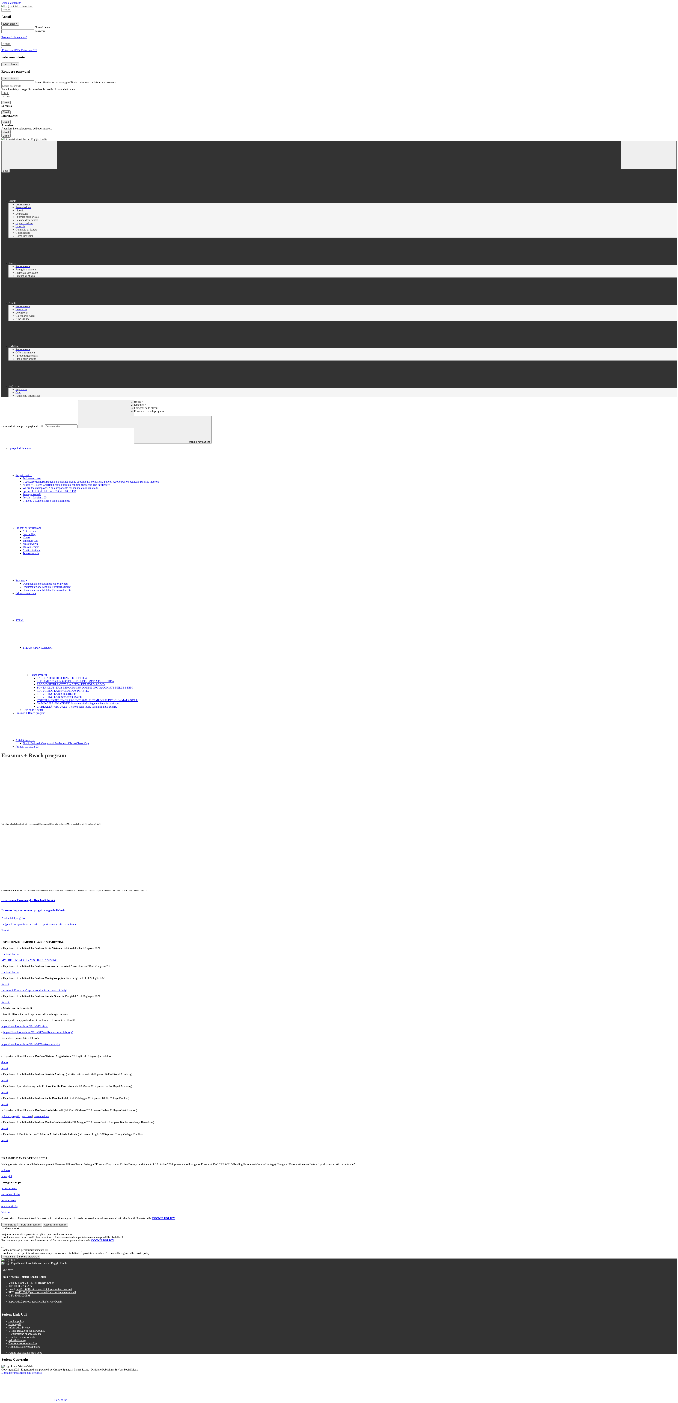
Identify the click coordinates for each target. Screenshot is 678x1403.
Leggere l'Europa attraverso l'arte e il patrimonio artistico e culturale (38, 924)
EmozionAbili (30, 540)
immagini (6, 1176)
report (4, 1068)
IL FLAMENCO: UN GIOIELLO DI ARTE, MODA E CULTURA (75, 681)
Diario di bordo (10, 954)
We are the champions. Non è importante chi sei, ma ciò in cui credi (60, 487)
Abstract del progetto (13, 918)
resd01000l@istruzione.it (44, 1289)
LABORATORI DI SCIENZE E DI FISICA (62, 678)
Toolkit (5, 930)
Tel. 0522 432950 (23, 1285)
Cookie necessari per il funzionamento (23, 1249)
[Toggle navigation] (29, 155)
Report (5, 984)
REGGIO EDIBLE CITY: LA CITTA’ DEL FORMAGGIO (71, 684)
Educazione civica (26, 593)
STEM (20, 620)
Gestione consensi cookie (22, 1343)
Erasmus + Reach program (30, 712)
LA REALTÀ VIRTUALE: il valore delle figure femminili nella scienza (77, 706)
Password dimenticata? (14, 37)
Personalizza (9, 1224)
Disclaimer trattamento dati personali (21, 1372)
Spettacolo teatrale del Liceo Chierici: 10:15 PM (49, 491)
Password (40, 31)
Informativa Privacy (19, 1327)
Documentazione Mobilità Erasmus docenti (47, 590)
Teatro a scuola (31, 553)
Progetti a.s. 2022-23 (27, 746)
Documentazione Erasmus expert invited (45, 583)
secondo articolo (10, 1194)
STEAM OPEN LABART (38, 647)
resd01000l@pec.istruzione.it (45, 1292)
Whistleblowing (17, 1340)
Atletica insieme (31, 550)
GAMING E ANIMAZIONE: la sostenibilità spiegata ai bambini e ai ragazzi (79, 703)
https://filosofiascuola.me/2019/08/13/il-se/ (24, 1026)
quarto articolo (9, 1206)
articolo (5, 1170)
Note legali (14, 1324)
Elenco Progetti (38, 674)
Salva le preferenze (29, 1256)
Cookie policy (16, 1321)
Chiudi (6, 102)
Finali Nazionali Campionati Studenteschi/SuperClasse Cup (56, 743)
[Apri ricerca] (649, 155)
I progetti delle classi (145, 407)
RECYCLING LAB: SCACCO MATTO (60, 697)
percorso (27, 1116)
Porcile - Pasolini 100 (34, 497)
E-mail (38, 82)
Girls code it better (33, 709)
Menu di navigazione (199, 442)
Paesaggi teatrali (32, 494)
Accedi (6, 9)
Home (137, 401)
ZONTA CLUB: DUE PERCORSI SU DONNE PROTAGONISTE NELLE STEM (85, 687)
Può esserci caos (32, 478)
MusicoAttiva (30, 543)
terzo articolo (8, 1200)
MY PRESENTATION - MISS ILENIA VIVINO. (29, 960)
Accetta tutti (55, 1224)
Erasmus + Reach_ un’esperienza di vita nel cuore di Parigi (34, 990)
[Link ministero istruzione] (17, 6)
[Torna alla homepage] (339, 139)
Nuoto (26, 537)
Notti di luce (29, 531)
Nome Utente (42, 27)
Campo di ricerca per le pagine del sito (22, 426)
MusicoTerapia (31, 546)
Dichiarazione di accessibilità (24, 1333)
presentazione (41, 1116)
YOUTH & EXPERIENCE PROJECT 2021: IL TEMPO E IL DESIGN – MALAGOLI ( (87, 700)
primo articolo (9, 1188)
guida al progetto (10, 1116)
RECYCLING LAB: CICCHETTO (57, 693)
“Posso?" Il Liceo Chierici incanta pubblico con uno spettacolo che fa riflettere (66, 484)
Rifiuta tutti (30, 1224)
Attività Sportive (25, 740)
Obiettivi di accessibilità (21, 1337)
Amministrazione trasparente (24, 1346)
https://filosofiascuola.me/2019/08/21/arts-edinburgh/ (30, 1044)
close (5, 170)
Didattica (139, 404)
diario (4, 1062)
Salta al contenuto (11, 2)
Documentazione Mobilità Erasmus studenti (47, 586)
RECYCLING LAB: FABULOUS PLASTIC (63, 690)
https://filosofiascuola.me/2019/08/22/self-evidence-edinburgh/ (38, 1032)
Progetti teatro (24, 475)
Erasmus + (22, 580)
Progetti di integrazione (29, 527)
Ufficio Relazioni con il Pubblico (26, 1330)
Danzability (29, 534)
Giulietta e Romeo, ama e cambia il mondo (46, 500)
